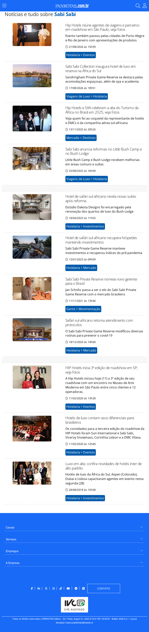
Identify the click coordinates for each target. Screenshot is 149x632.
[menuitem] (74, 526)
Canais (10, 527)
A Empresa (12, 563)
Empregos (12, 551)
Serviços (11, 539)
